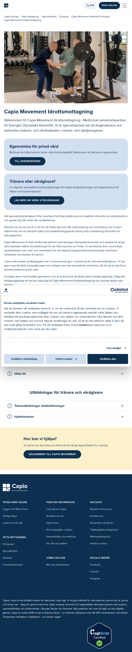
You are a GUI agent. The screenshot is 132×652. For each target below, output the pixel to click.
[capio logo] (15, 487)
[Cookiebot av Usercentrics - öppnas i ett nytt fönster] (113, 290)
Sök (92, 5)
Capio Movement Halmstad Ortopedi (90, 16)
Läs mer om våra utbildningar (37, 200)
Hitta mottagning (30, 16)
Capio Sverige (11, 16)
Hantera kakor (64, 358)
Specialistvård (49, 16)
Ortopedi (64, 16)
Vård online (109, 5)
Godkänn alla (108, 358)
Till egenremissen (27, 161)
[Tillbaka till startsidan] (6, 5)
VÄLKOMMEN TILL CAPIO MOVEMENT (52, 454)
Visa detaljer (113, 348)
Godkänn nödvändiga (24, 358)
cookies (84, 324)
